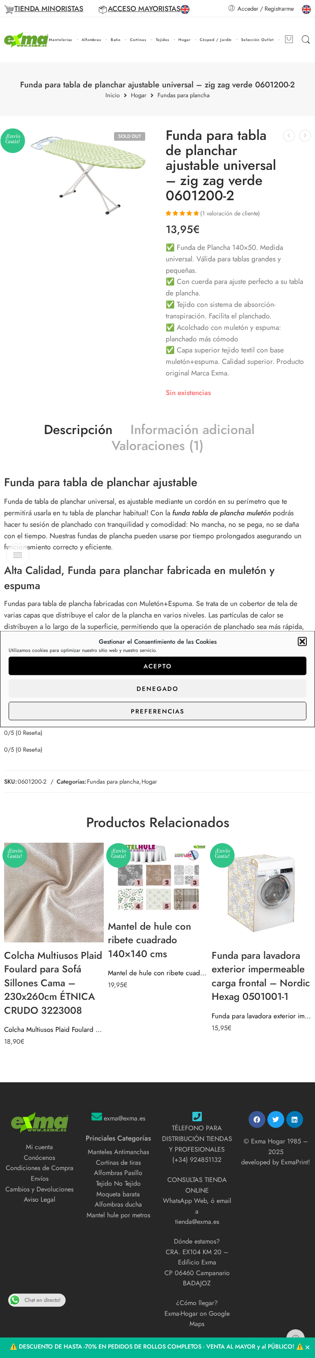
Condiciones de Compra (39, 1168)
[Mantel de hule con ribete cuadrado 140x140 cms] (158, 878)
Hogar (184, 39)
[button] (302, 642)
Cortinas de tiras (118, 1162)
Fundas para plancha (184, 95)
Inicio (112, 95)
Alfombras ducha (118, 1204)
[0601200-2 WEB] (88, 176)
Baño (116, 39)
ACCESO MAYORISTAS (144, 8)
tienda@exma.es (197, 1221)
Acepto (158, 665)
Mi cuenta (39, 1147)
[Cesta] (288, 40)
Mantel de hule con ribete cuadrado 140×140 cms (158, 973)
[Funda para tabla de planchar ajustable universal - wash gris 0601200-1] (289, 136)
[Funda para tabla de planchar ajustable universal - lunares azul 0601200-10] (305, 136)
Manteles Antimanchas (118, 1152)
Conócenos (39, 1157)
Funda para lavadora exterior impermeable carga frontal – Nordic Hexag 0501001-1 (261, 1016)
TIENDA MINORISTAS (48, 8)
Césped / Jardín (216, 39)
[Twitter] (275, 1119)
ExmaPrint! (295, 1162)
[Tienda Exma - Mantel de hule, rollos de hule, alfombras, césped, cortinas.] (26, 40)
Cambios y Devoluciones (39, 1189)
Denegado (157, 688)
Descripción (78, 430)
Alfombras (91, 39)
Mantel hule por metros (118, 1215)
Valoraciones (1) (157, 446)
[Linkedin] (294, 1119)
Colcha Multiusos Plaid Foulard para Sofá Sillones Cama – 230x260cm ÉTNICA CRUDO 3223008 (54, 1029)
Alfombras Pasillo (118, 1172)
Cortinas (138, 39)
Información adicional (192, 430)
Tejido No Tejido (118, 1183)
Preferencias (158, 711)
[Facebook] (257, 1119)
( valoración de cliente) (230, 213)
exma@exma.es (124, 1118)
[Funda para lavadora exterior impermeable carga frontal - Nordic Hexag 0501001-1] (261, 892)
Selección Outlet (257, 39)
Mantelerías (60, 39)
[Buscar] (306, 40)
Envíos (39, 1178)
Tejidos (163, 39)
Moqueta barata (118, 1194)
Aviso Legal (39, 1199)
